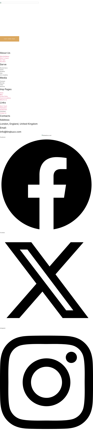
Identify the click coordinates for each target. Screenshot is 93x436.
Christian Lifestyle (22, 12)
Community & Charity (58, 12)
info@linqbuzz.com (10, 131)
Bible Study (11, 12)
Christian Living (34, 12)
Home (4, 12)
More (66, 12)
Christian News (45, 12)
